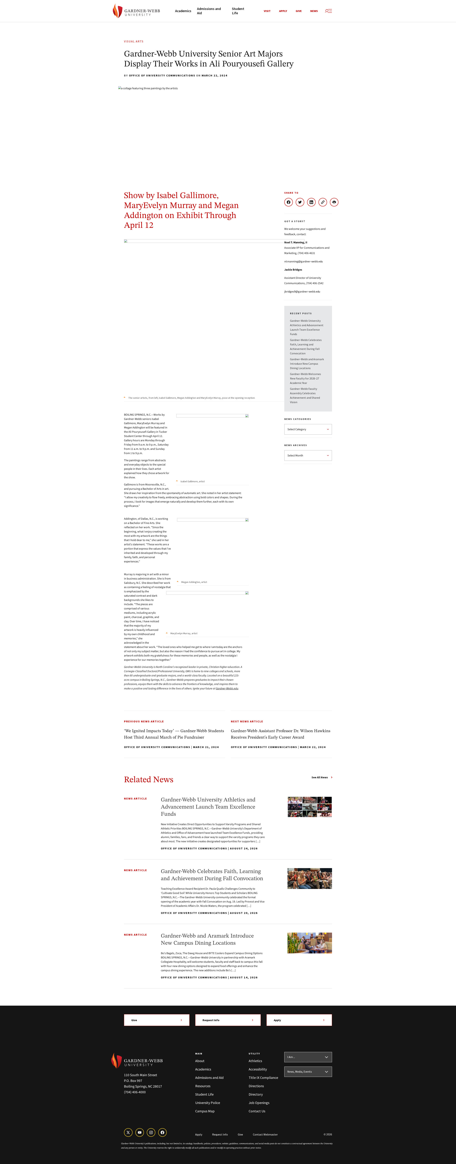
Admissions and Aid (209, 11)
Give (299, 11)
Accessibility (258, 1069)
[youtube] (139, 1132)
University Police (207, 1102)
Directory (256, 1094)
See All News (320, 777)
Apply (283, 11)
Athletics (255, 1061)
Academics (183, 11)
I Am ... (291, 1057)
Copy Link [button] (324, 202)
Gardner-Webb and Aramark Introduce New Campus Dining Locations (307, 363)
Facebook (290, 202)
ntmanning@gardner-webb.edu (303, 261)
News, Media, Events (299, 1072)
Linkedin (312, 202)
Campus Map (205, 1111)
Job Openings (259, 1102)
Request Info (211, 1020)
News (314, 11)
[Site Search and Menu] (328, 11)
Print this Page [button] (335, 202)
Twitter (301, 202)
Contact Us (257, 1111)
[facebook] (162, 1132)
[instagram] (151, 1132)
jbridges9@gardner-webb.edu (302, 291)
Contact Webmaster (265, 1134)
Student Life (238, 11)
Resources (202, 1086)
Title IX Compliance (263, 1077)
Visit (267, 11)
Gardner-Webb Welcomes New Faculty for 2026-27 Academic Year (305, 378)
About (199, 1061)
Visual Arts (134, 41)
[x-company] (128, 1132)
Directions (256, 1086)
